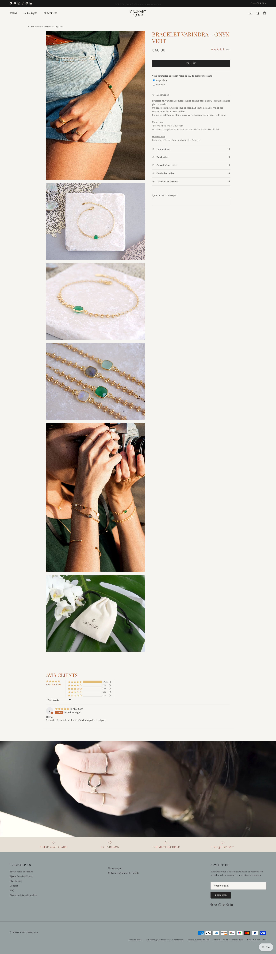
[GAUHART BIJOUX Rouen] (138, 13)
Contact (14, 885)
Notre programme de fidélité (123, 872)
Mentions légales (135, 940)
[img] (62, 708)
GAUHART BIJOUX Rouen (27, 932)
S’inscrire (221, 895)
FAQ (12, 890)
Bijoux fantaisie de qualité (23, 895)
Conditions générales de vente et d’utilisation (164, 940)
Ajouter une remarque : (165, 195)
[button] (75, 682)
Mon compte (115, 868)
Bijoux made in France (21, 871)
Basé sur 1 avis (53, 684)
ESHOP (13, 13)
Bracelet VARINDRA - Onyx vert (49, 26)
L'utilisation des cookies (256, 940)
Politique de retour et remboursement (228, 940)
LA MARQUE (30, 13)
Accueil (31, 26)
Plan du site (16, 880)
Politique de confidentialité (198, 940)
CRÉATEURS (50, 13)
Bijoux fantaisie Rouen (21, 876)
